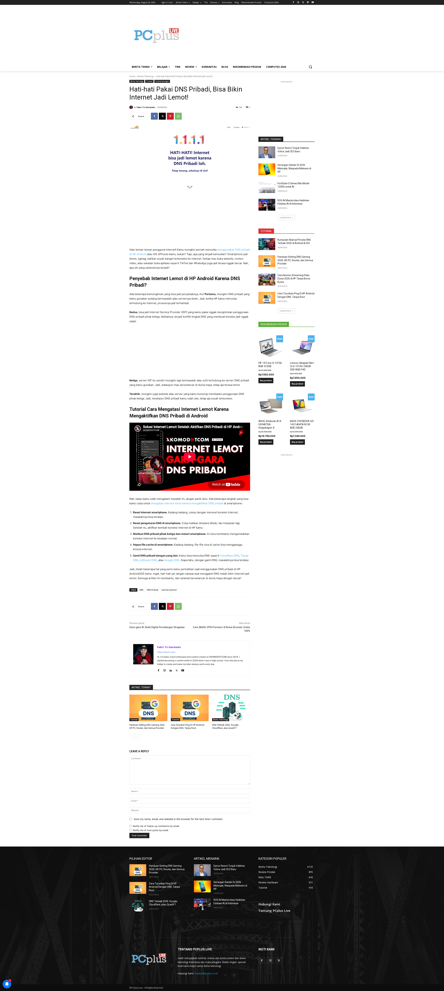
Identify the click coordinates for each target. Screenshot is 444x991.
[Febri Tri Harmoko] (131, 107)
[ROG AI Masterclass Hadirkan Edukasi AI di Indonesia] (266, 205)
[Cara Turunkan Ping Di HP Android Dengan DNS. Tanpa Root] (190, 708)
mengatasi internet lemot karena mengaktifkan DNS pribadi (187, 503)
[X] (303, 3)
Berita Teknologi (146, 76)
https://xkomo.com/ (166, 652)
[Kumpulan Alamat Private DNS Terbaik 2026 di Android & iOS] (266, 244)
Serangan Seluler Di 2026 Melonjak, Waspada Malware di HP (294, 168)
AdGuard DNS (148, 560)
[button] (310, 67)
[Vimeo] (308, 3)
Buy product (266, 380)
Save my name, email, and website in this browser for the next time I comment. (178, 819)
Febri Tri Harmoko (146, 107)
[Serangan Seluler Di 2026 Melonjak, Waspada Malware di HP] (266, 169)
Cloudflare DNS (229, 555)
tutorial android (169, 589)
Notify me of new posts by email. (151, 830)
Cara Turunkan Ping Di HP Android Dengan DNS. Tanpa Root (164, 887)
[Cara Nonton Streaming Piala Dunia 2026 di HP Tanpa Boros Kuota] (266, 279)
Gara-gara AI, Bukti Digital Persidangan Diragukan (157, 627)
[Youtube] (313, 3)
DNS (141, 589)
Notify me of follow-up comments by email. (156, 826)
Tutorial (149, 81)
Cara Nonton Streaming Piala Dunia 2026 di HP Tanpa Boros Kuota (294, 278)
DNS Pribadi (152, 589)
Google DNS (171, 560)
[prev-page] (131, 736)
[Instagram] (298, 3)
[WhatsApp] (178, 116)
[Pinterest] (170, 116)
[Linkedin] (170, 669)
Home (132, 76)
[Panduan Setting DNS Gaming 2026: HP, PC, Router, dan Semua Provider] (148, 708)
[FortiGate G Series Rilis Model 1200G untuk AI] (266, 188)
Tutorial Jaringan (162, 81)
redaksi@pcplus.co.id (206, 973)
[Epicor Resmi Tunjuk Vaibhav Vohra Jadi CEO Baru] (266, 152)
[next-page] (137, 736)
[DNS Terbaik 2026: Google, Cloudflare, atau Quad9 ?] (231, 708)
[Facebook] (293, 3)
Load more (285, 217)
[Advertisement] (250, 35)
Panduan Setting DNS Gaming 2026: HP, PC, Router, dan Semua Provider (295, 260)
